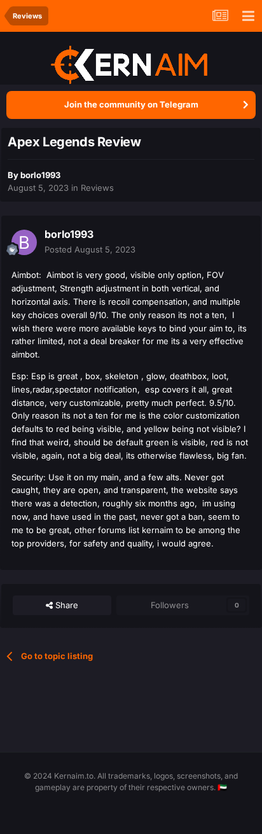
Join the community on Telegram (131, 104)
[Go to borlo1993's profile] (24, 242)
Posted (90, 249)
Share (65, 605)
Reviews (97, 188)
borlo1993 (40, 175)
